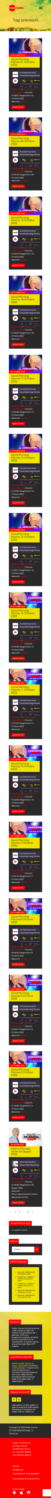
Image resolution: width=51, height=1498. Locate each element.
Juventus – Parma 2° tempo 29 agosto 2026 (26, 1279)
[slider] (37, 80)
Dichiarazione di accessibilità (26, 1474)
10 (28, 1212)
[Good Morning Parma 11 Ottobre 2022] (25, 677)
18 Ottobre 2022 (18, 292)
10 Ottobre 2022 (18, 759)
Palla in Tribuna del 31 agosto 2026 (26, 1273)
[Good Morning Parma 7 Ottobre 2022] (25, 830)
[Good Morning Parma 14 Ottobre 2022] (25, 443)
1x (26, 87)
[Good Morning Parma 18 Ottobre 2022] (25, 285)
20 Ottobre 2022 (18, 134)
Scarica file (16, 89)
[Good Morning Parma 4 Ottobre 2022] (25, 1059)
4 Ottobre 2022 (17, 1065)
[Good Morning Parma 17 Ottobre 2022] (25, 364)
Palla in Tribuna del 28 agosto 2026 (26, 1291)
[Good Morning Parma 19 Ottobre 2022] (25, 206)
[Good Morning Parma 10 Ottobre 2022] (25, 753)
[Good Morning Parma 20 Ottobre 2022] (25, 127)
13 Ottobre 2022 (18, 530)
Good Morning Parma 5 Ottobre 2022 (22, 996)
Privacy (16, 1466)
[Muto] (35, 80)
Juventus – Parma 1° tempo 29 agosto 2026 (26, 1285)
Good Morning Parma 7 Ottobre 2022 (22, 843)
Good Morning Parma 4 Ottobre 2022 (22, 1072)
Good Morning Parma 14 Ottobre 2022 (23, 458)
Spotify (23, 102)
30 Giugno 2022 (17, 1145)
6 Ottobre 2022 (17, 912)
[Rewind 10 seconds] (21, 87)
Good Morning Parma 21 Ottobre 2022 (23, 62)
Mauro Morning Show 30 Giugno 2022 (21, 1151)
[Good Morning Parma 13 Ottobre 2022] (25, 600)
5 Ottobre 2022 (17, 989)
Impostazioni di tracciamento (26, 1479)
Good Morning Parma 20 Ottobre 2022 (23, 141)
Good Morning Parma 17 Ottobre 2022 (23, 378)
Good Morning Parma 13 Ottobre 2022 (23, 613)
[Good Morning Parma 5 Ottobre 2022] (25, 983)
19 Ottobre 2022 (18, 213)
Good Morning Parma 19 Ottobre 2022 (23, 220)
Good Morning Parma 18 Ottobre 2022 (23, 299)
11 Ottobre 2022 (17, 683)
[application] (30, 80)
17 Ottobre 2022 (18, 372)
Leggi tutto (18, 107)
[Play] (23, 80)
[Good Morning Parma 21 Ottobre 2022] (25, 48)
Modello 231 (18, 1470)
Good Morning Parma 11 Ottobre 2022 (23, 690)
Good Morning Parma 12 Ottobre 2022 (23, 537)
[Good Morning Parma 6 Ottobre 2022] (25, 906)
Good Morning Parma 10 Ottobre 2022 (23, 766)
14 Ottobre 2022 (18, 451)
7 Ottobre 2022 (17, 836)
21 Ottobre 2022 (18, 55)
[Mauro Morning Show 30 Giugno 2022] (25, 1137)
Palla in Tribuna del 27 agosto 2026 (26, 1296)
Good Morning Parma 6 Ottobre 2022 (22, 919)
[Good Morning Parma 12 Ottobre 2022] (25, 522)
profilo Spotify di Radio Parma (23, 1364)
